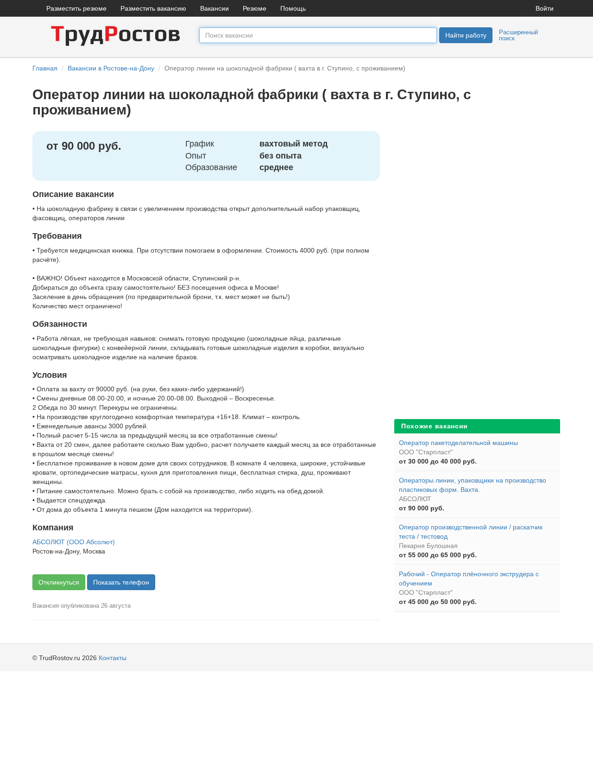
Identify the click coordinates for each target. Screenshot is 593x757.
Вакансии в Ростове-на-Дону (111, 68)
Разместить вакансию (153, 8)
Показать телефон (121, 582)
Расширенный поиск (518, 35)
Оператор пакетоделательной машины (458, 442)
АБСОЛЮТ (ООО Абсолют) (73, 542)
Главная (44, 68)
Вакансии (214, 8)
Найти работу (465, 35)
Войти (545, 8)
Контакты (112, 658)
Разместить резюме (76, 8)
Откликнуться (58, 582)
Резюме (254, 8)
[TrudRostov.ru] (115, 34)
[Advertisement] (463, 270)
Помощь (293, 8)
